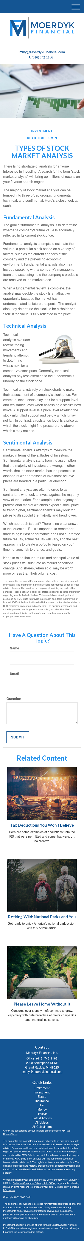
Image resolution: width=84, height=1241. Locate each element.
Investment (42, 1092)
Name (14, 648)
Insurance (42, 1101)
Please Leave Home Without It (42, 1004)
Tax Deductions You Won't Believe (42, 825)
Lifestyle (42, 1114)
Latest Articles (42, 1118)
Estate (42, 1096)
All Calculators (42, 1126)
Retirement (42, 1088)
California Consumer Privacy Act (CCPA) (34, 1183)
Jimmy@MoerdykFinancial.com (41, 51)
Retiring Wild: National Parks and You (42, 916)
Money (42, 1109)
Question (13, 698)
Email (14, 673)
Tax (42, 1105)
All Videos (42, 1122)
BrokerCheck (10, 1134)
